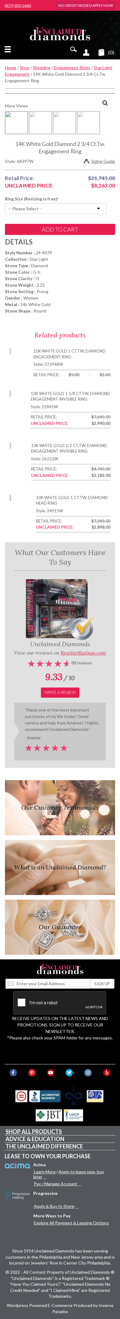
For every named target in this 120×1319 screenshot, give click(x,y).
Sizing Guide (103, 161)
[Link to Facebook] (13, 1072)
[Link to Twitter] (69, 1072)
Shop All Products (34, 1131)
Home (10, 67)
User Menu (86, 52)
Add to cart (60, 229)
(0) (111, 52)
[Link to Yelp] (106, 1072)
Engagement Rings (72, 67)
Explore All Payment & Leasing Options (71, 1222)
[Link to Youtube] (50, 1072)
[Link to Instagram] (88, 1072)
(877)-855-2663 (18, 5)
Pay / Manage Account (55, 1183)
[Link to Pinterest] (32, 1072)
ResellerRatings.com (83, 653)
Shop (25, 67)
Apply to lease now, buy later (68, 1174)
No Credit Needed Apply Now (85, 5)
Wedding (41, 67)
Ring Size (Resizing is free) (31, 198)
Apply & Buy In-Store (54, 1206)
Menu (9, 49)
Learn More (45, 1171)
